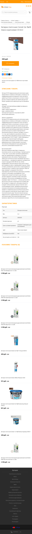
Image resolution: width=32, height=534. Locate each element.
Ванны (15, 476)
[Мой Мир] (7, 74)
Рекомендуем (15, 521)
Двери (15, 484)
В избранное (6, 69)
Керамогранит (15, 489)
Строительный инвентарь (15, 511)
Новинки (15, 513)
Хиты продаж (15, 516)
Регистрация (28, 1)
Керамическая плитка (15, 487)
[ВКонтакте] (3, 74)
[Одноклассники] (5, 74)
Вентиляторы (15, 479)
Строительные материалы (15, 474)
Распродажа (15, 519)
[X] (9, 74)
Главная (2, 1)
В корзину (11, 63)
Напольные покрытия (15, 481)
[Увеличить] (16, 43)
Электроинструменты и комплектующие (15, 500)
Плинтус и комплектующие (15, 503)
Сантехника (15, 508)
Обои (15, 505)
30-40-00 (28, 6)
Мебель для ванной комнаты (15, 492)
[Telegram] (11, 74)
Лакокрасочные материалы (15, 495)
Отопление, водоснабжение (15, 497)
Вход (22, 1)
